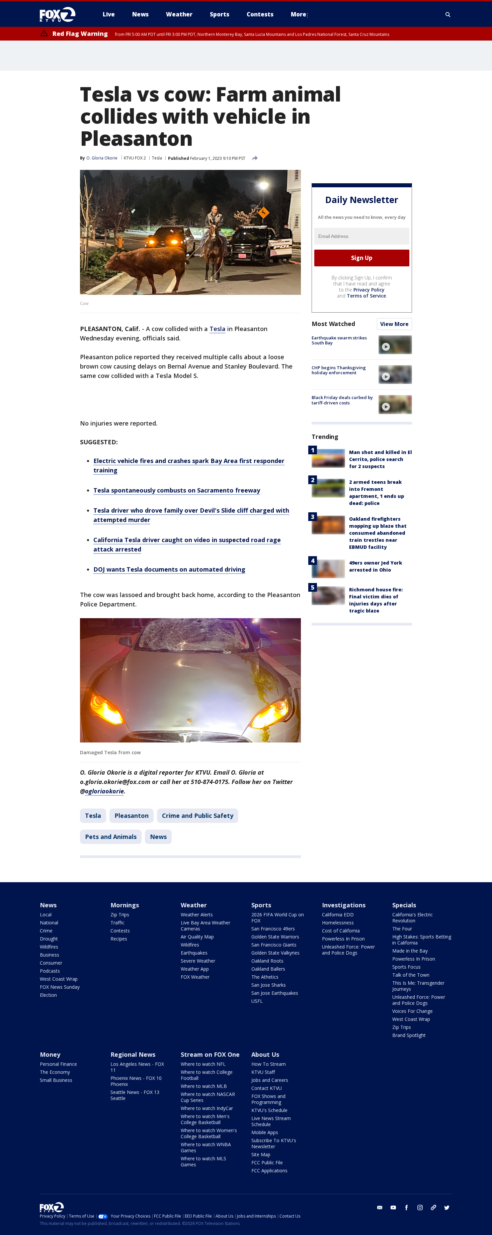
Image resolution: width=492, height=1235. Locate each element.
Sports (261, 905)
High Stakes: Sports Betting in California (421, 939)
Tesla (157, 158)
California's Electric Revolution (412, 917)
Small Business (56, 1080)
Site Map (260, 1154)
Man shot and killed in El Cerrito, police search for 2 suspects (380, 459)
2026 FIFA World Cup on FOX (277, 917)
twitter (446, 1207)
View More (394, 324)
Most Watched (333, 324)
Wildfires (49, 947)
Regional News (132, 1054)
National (49, 922)
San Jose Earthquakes (274, 993)
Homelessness (338, 922)
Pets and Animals (111, 837)
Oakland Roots (267, 961)
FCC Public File (267, 1162)
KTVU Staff (263, 1072)
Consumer (51, 963)
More (298, 14)
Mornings (124, 905)
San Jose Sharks (268, 985)
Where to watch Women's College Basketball (209, 1133)
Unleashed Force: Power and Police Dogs (348, 950)
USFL (257, 1001)
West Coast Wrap (59, 979)
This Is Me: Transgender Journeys (418, 986)
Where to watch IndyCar (207, 1108)
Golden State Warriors (275, 936)
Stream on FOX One (210, 1054)
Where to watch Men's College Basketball (205, 1119)
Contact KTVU (266, 1088)
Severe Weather (198, 961)
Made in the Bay (410, 951)
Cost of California (341, 930)
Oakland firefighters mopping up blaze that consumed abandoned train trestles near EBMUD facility (378, 533)
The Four (402, 928)
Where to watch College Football (207, 1075)
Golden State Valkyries (275, 953)
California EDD (338, 914)
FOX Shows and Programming (268, 1099)
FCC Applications (269, 1170)
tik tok (433, 1207)
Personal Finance (58, 1064)
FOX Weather (195, 977)
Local (46, 914)
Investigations (343, 905)
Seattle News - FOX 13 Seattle (134, 1095)
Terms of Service (366, 295)
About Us (265, 1054)
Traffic (117, 922)
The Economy (55, 1072)
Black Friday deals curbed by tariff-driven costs (342, 400)
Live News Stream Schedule (271, 1121)
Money (50, 1054)
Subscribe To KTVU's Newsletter (273, 1143)
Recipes (118, 938)
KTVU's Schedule (269, 1110)
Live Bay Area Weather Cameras (205, 925)
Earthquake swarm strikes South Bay (339, 340)
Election (48, 995)
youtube (393, 1207)
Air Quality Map (197, 936)
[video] (395, 344)
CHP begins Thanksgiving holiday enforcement (339, 370)
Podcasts (50, 971)
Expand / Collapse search (448, 14)
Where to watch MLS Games (203, 1161)
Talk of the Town (410, 975)
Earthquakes (194, 953)
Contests (120, 930)
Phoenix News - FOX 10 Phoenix (136, 1081)
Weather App (195, 969)
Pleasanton (131, 815)
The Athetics (264, 977)
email (380, 1207)
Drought (49, 938)
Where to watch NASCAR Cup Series (208, 1097)
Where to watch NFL (203, 1064)
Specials (404, 905)
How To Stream (268, 1064)
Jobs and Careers (269, 1080)
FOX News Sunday (60, 987)
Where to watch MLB (204, 1086)
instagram (420, 1207)
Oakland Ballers (268, 969)
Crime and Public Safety (197, 815)
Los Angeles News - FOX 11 (137, 1067)
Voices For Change (412, 1011)
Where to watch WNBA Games (206, 1147)
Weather (194, 905)
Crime (46, 930)
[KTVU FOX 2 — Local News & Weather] (62, 14)
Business (49, 955)
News (158, 837)
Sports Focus (406, 967)
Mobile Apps (264, 1132)
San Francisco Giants (274, 944)
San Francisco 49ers (273, 928)
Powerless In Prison (343, 938)
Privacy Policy (369, 289)
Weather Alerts (197, 914)
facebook (406, 1207)
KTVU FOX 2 (135, 158)
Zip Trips (119, 914)
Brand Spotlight (409, 1035)
